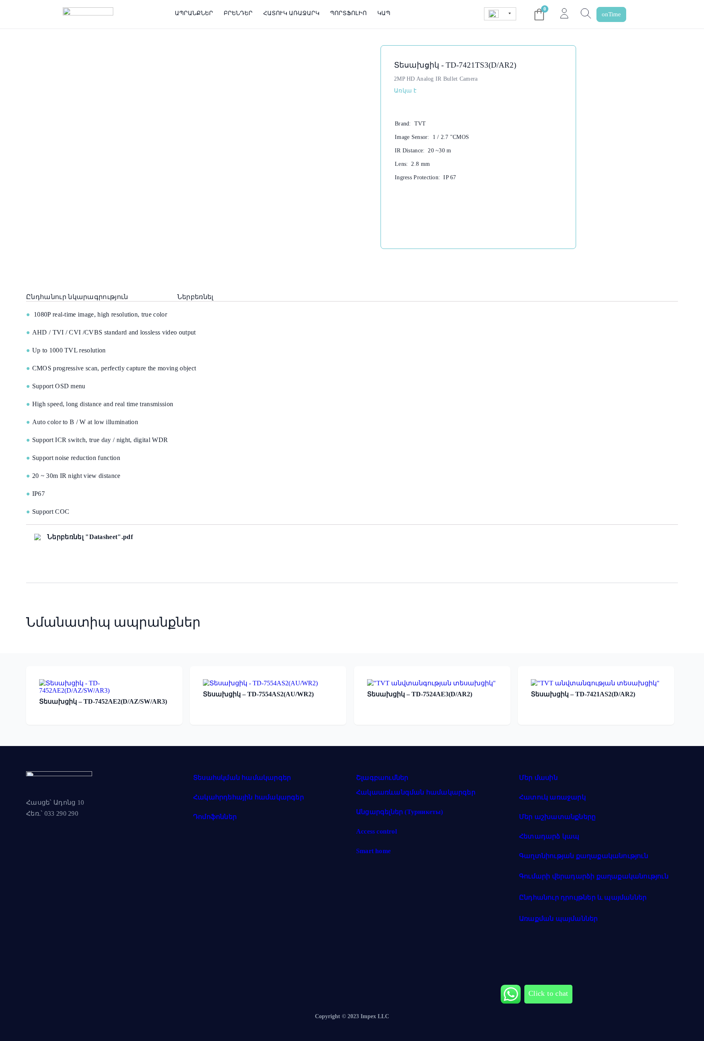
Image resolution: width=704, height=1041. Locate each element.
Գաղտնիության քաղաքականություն (583, 855)
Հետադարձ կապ (549, 836)
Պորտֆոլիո (348, 13)
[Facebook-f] (36, 833)
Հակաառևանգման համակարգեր (415, 792)
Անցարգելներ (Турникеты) (399, 811)
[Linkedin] (96, 833)
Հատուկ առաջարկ (291, 13)
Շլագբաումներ (382, 777)
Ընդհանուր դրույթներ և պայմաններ (583, 897)
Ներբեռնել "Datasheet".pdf (90, 536)
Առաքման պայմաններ (558, 918)
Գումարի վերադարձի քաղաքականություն (594, 876)
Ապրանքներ (194, 13)
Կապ (383, 13)
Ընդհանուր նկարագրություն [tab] (77, 296)
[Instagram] (66, 833)
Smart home (373, 850)
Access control (376, 831)
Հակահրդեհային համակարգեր (248, 797)
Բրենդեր (238, 13)
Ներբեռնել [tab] (195, 296)
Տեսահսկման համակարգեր (242, 777)
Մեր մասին (538, 777)
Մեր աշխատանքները (557, 816)
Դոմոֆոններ (215, 816)
